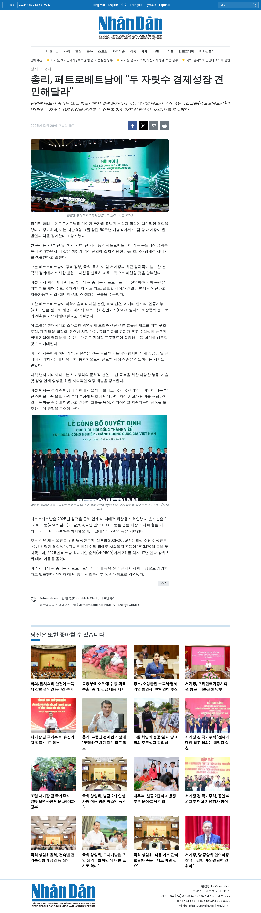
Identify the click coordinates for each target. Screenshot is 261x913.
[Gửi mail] (153, 125)
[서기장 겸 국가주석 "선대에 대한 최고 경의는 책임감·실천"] (208, 715)
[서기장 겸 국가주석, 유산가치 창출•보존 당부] (53, 715)
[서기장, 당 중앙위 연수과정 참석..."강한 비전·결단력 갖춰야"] (208, 833)
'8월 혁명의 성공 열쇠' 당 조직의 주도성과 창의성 (156, 739)
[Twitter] (143, 125)
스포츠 (102, 51)
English (113, 5)
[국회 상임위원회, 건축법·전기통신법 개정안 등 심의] (53, 833)
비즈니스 (52, 51)
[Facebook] (132, 125)
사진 (156, 51)
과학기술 (119, 51)
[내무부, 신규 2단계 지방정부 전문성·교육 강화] (156, 774)
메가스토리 (207, 51)
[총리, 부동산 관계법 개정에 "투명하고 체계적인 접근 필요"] (105, 715)
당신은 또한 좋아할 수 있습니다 (67, 634)
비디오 (169, 51)
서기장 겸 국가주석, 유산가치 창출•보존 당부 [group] (133, 60)
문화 (90, 51)
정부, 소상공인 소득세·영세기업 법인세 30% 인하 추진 (156, 686)
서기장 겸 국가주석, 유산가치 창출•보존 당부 (52, 739)
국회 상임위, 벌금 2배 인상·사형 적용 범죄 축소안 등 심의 (104, 801)
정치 (34, 68)
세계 (145, 51)
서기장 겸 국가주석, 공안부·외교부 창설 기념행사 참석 (207, 798)
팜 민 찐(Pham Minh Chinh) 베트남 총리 (89, 598)
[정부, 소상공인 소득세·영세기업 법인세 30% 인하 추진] (156, 662)
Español (164, 5)
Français (136, 5)
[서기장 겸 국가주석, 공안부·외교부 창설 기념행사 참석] (208, 774)
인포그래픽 (186, 51)
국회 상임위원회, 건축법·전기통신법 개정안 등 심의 (52, 857)
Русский (150, 5)
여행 (133, 51)
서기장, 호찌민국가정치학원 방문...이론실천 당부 (206, 686)
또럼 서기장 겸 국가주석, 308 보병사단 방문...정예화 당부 (53, 801)
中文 (124, 5)
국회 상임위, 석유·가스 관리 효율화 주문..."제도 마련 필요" (156, 860)
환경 (78, 51)
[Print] (164, 125)
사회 (67, 51)
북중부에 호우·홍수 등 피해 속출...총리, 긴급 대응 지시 (104, 686)
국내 (47, 68)
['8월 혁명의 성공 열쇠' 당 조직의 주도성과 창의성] (156, 715)
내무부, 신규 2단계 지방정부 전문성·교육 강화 (155, 798)
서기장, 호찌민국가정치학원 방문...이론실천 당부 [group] (66, 60)
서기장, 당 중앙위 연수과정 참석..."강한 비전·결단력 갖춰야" (207, 860)
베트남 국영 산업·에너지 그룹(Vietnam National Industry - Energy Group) (89, 605)
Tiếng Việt (98, 5)
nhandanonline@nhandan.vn (209, 906)
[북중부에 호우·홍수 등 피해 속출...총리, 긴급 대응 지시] (105, 662)
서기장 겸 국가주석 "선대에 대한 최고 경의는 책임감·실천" (207, 742)
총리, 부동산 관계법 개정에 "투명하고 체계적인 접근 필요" (104, 742)
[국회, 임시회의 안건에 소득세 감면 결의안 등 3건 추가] (53, 662)
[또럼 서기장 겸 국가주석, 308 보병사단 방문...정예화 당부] (53, 774)
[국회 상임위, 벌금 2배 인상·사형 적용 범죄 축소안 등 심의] (105, 774)
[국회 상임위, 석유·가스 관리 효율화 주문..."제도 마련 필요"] (156, 833)
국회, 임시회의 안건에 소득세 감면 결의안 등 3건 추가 (52, 686)
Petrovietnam (49, 598)
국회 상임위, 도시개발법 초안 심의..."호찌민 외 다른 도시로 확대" (104, 860)
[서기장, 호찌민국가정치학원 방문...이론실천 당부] (208, 662)
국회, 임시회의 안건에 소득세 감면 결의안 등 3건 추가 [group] (204, 60)
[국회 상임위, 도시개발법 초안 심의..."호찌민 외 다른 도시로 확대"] (105, 833)
